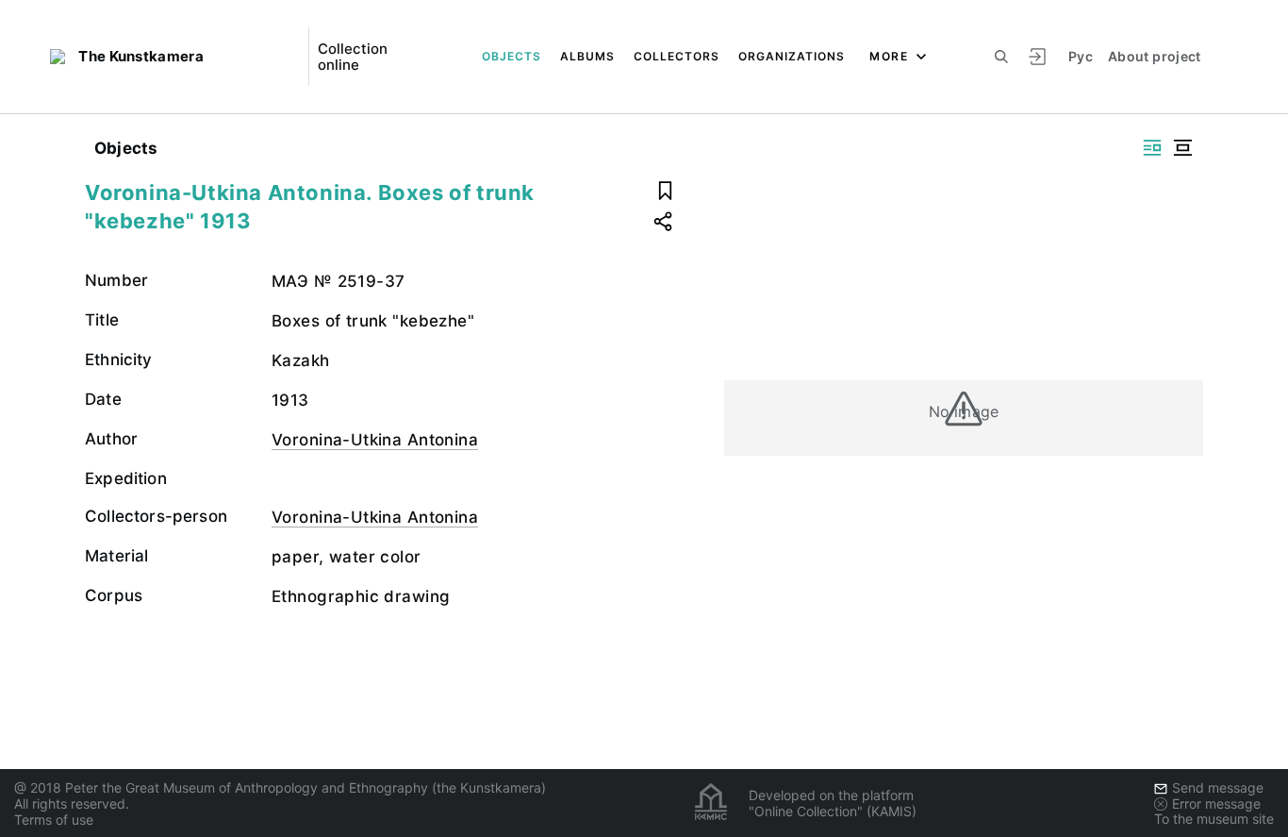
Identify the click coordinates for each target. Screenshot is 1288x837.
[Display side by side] (1152, 147)
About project (1154, 56)
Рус (1080, 56)
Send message (1217, 787)
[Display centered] (1182, 147)
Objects (511, 56)
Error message (1216, 803)
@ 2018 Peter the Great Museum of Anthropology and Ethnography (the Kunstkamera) (280, 787)
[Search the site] (1001, 56)
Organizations (791, 56)
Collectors (676, 56)
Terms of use (53, 820)
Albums (587, 56)
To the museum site (1214, 819)
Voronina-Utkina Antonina (375, 439)
